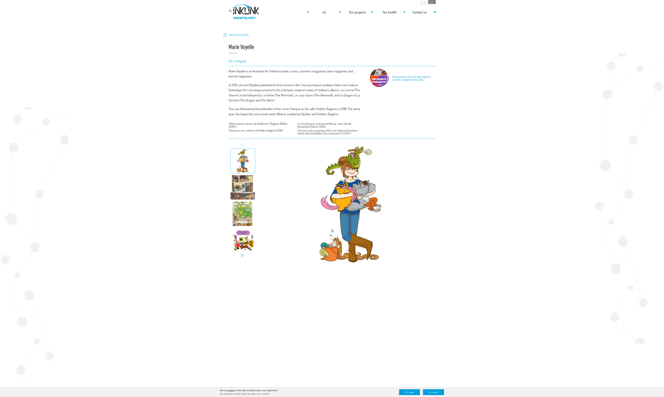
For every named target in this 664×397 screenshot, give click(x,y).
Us (324, 12)
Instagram (240, 61)
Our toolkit (390, 12)
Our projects (357, 12)
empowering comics (244, 18)
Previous (242, 145)
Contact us (420, 12)
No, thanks (433, 392)
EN (432, 2)
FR (425, 2)
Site (231, 61)
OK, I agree (409, 392)
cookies (231, 390)
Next (242, 255)
